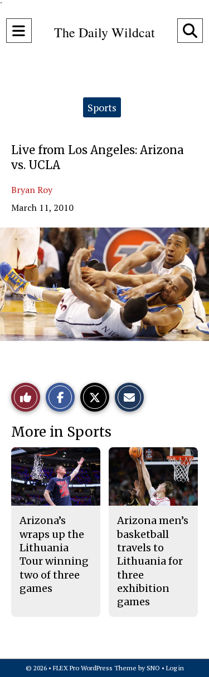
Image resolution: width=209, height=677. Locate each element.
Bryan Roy (31, 190)
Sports (102, 107)
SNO (153, 668)
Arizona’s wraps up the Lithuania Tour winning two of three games (54, 554)
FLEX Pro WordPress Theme (95, 668)
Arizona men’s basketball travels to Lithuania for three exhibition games (152, 561)
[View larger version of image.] (104, 284)
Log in (175, 668)
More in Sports (61, 432)
